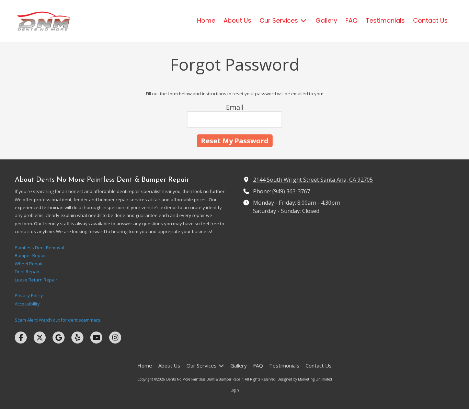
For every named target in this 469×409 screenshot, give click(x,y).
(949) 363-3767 (291, 191)
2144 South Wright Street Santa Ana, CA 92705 (313, 179)
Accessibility (27, 304)
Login (234, 390)
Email (234, 107)
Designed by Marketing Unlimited (304, 379)
